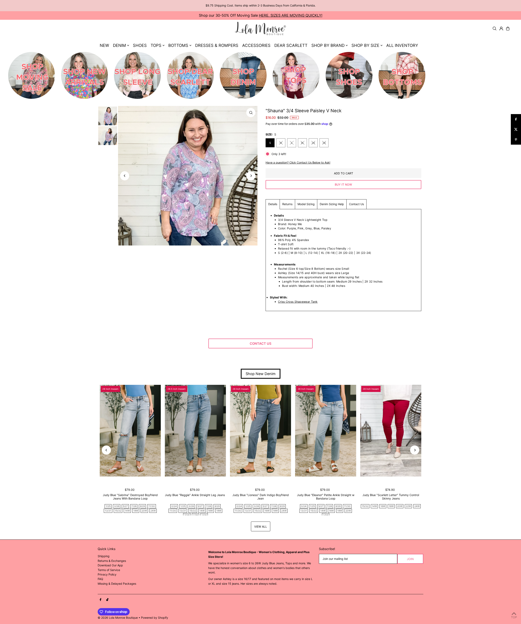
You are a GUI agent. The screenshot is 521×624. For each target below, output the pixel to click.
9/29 (142, 506)
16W (210, 510)
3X (324, 142)
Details (272, 204)
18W (135, 510)
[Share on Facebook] (516, 119)
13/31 (108, 510)
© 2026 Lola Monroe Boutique (118, 617)
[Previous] (124, 175)
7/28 (133, 506)
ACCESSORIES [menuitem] (256, 45)
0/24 (174, 506)
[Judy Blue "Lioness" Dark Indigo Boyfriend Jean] (260, 431)
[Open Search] (494, 28)
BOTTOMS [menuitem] (178, 45)
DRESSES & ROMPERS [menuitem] (216, 45)
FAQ (100, 579)
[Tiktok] (107, 599)
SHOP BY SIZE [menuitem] (365, 45)
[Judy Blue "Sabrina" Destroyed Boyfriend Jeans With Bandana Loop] (130, 431)
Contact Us (356, 204)
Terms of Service (109, 570)
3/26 (116, 506)
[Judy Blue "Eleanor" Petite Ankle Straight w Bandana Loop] (325, 431)
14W (127, 510)
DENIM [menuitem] (119, 45)
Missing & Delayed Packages (117, 583)
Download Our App (110, 565)
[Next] (250, 175)
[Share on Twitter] (516, 129)
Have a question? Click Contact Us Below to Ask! (298, 162)
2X (313, 142)
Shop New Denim (261, 374)
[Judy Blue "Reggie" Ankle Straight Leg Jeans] (195, 431)
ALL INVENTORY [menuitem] (402, 45)
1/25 (108, 506)
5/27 (125, 506)
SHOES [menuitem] (140, 45)
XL (302, 142)
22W (195, 515)
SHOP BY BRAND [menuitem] (328, 45)
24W (153, 510)
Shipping (103, 556)
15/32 (118, 510)
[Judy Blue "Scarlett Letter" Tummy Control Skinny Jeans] (390, 431)
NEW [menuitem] (104, 45)
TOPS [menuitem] (156, 45)
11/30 (151, 506)
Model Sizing (306, 204)
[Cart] (507, 28)
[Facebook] (100, 599)
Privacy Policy (107, 574)
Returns (287, 204)
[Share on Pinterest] (516, 139)
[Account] (501, 28)
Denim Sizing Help (332, 204)
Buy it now (343, 184)
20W (144, 510)
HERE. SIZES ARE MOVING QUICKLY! (290, 15)
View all (260, 526)
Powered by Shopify (154, 617)
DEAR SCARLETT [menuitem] (291, 45)
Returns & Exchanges (112, 560)
